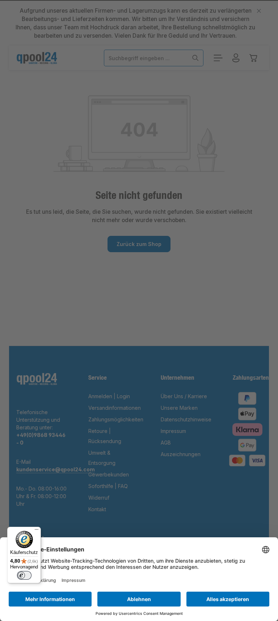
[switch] (24, 575)
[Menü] (36, 531)
